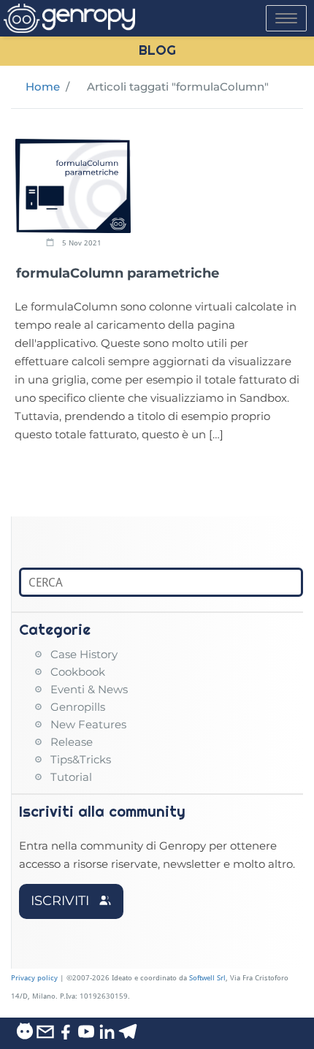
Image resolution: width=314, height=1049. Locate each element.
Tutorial (71, 777)
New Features (88, 724)
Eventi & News (89, 689)
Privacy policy (34, 978)
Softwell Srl (207, 978)
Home (43, 87)
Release (71, 742)
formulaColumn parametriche (117, 273)
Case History (84, 654)
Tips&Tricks (80, 759)
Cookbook (77, 672)
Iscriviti (62, 901)
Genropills (77, 707)
